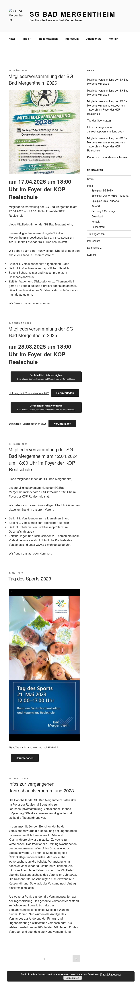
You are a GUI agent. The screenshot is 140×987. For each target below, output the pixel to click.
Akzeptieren (72, 978)
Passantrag (98, 227)
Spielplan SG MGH (102, 190)
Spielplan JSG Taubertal (105, 201)
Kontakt (113, 38)
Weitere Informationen (110, 974)
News (12, 38)
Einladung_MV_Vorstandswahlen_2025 (29, 393)
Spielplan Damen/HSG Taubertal (110, 195)
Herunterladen (65, 393)
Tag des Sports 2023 (29, 578)
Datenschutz (93, 38)
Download (97, 216)
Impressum (72, 38)
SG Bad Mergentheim (72, 14)
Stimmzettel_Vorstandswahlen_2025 (27, 423)
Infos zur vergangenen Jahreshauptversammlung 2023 (41, 787)
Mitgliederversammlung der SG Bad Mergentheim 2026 (40, 79)
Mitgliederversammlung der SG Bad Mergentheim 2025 (40, 331)
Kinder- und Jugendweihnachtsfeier (107, 157)
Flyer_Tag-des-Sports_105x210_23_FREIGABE (33, 747)
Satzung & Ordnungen (104, 211)
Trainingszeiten (48, 38)
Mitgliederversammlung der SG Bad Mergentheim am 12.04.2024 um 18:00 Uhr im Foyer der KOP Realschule (43, 459)
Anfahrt (96, 206)
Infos (26, 38)
